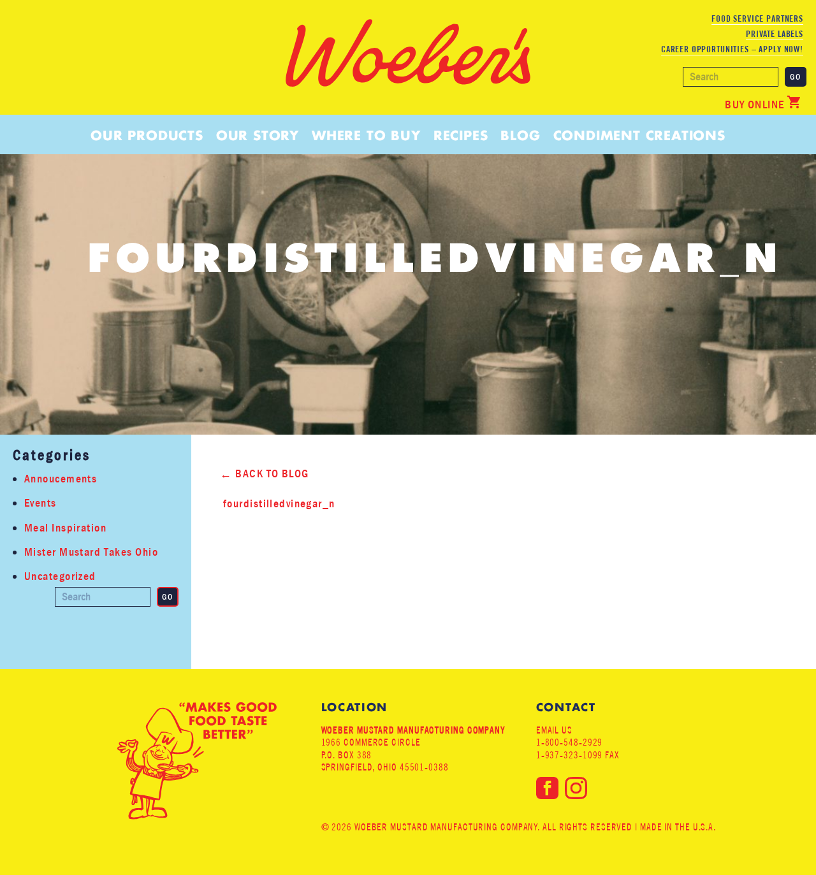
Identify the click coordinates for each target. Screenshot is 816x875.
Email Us (554, 730)
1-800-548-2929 (569, 742)
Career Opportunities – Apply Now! (732, 49)
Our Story (257, 135)
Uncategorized (60, 576)
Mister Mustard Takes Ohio (91, 552)
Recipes (460, 135)
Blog (520, 135)
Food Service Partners (757, 18)
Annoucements (60, 479)
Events (40, 503)
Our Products (147, 135)
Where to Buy (366, 135)
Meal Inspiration (65, 528)
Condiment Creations (639, 135)
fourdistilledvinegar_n (279, 503)
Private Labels (774, 34)
